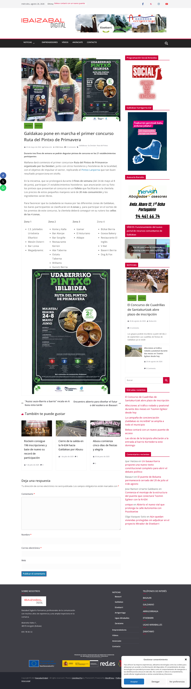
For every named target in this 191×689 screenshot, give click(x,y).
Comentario (28, 494)
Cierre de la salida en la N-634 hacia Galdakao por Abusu (70, 445)
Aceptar (134, 681)
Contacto (92, 42)
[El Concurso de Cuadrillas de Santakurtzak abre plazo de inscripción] (147, 281)
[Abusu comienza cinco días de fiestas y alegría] (105, 422)
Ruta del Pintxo (102, 145)
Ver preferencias (177, 681)
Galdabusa (83, 145)
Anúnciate (78, 42)
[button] (186, 659)
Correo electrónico (31, 548)
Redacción (48, 147)
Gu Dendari (92, 145)
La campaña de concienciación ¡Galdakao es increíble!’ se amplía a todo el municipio (144, 421)
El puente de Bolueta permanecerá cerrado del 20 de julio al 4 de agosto (146, 480)
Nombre (26, 534)
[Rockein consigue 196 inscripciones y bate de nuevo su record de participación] (36, 422)
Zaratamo (119, 623)
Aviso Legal (25, 681)
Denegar (156, 681)
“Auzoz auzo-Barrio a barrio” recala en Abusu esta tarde (47, 403)
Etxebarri (119, 607)
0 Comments (71, 147)
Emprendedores (50, 42)
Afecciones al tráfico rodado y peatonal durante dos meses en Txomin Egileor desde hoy (155, 352)
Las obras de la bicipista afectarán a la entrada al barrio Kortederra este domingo (146, 442)
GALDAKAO (28, 126)
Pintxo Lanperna (90, 169)
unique (129, 504)
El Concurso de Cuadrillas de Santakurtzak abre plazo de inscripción (146, 309)
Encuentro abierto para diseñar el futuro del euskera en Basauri (95, 403)
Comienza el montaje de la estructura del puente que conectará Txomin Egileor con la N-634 (146, 496)
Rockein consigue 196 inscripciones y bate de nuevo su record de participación (35, 449)
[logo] (33, 597)
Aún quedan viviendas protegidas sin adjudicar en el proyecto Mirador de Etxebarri (147, 520)
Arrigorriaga (120, 612)
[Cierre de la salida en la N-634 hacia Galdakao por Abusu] (71, 422)
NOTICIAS (28, 42)
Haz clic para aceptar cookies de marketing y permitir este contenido (147, 249)
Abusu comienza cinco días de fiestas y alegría (105, 445)
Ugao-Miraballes (122, 618)
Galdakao (119, 602)
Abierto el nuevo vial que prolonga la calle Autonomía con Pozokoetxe (144, 508)
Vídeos (65, 42)
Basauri (118, 596)
